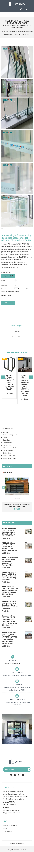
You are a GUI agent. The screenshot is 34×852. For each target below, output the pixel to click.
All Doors (6, 432)
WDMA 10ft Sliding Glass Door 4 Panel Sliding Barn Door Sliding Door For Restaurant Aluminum (9, 546)
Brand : (3, 289)
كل (2, 31)
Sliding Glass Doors (9, 458)
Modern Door (7, 443)
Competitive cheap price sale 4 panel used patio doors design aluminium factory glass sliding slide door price (9, 620)
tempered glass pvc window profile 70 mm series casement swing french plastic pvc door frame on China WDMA (25, 385)
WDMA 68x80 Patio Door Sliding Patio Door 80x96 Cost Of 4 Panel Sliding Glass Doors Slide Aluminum (10, 590)
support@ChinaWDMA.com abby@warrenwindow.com (11, 810)
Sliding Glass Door (9, 456)
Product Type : (6, 295)
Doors (5, 437)
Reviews (17, 331)
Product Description (16, 325)
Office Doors (7, 445)
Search (5, 828)
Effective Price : (6, 272)
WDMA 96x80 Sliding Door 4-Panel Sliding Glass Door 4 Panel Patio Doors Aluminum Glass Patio (10, 605)
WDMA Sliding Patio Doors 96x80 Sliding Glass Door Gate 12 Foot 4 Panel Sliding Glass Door (9, 575)
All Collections (7, 832)
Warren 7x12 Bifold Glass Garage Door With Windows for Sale (17, 505)
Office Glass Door (8, 450)
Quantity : (4, 286)
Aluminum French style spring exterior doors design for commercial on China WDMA (9, 382)
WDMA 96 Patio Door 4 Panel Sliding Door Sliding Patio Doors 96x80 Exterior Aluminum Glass (10, 561)
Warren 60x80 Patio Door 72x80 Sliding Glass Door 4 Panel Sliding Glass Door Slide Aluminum (9, 532)
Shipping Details (17, 337)
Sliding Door (7, 453)
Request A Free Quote (10, 825)
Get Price (6, 538)
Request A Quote (8, 276)
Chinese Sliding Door (10, 435)
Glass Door (6, 440)
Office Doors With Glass (11, 448)
